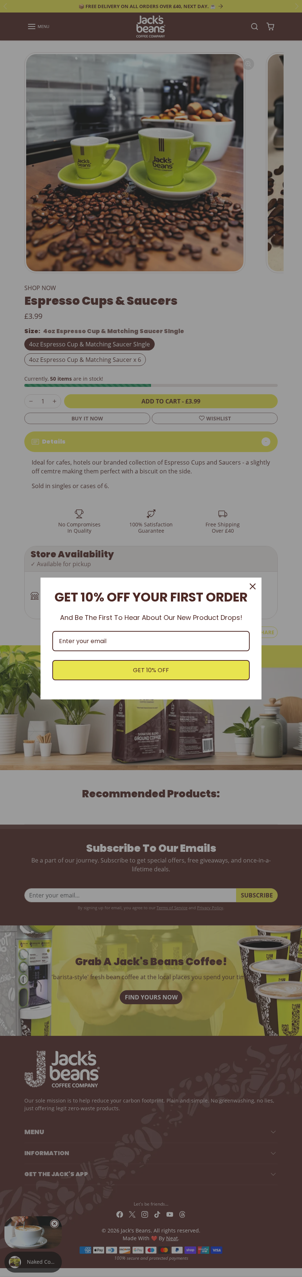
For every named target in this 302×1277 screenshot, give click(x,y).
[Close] (252, 586)
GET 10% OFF (151, 670)
